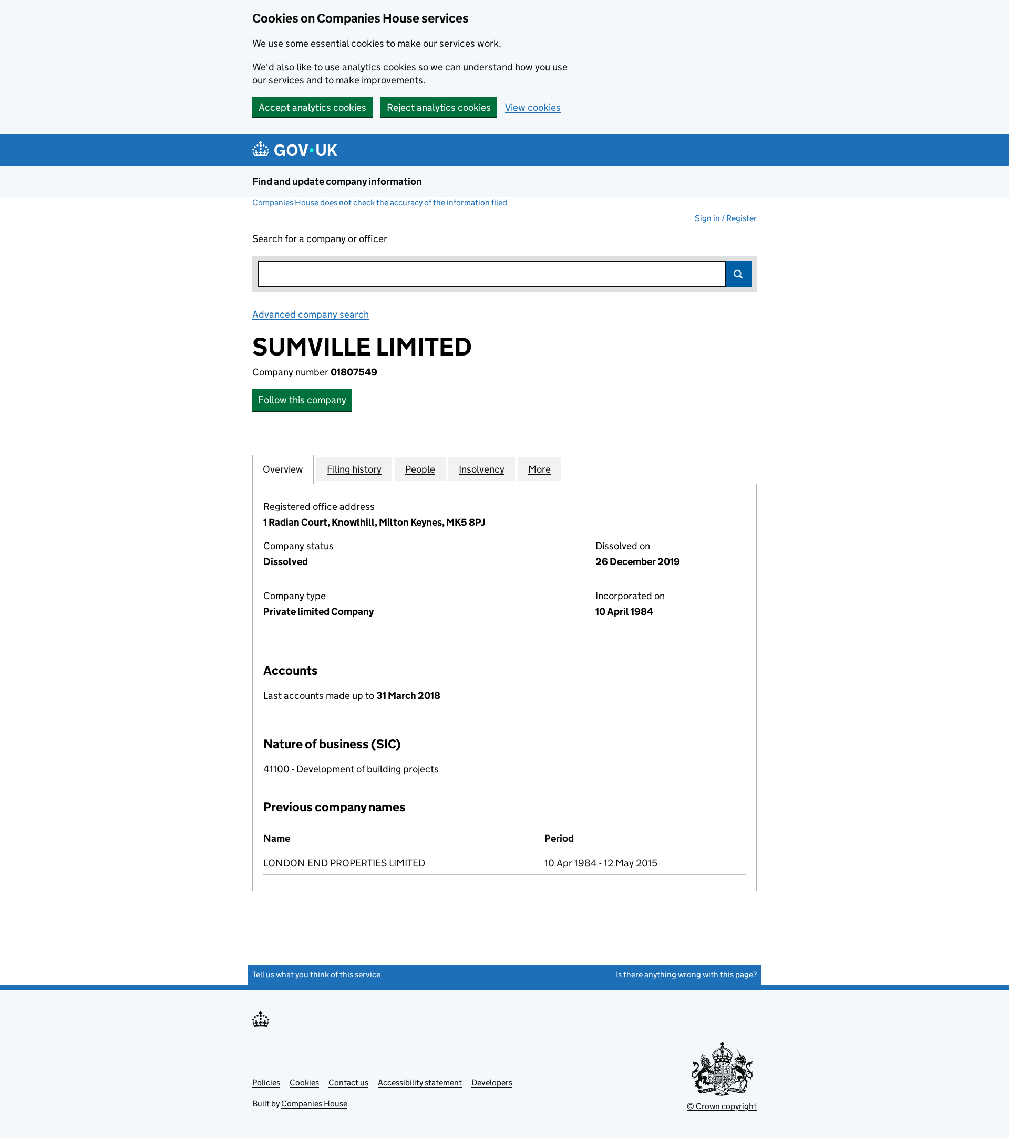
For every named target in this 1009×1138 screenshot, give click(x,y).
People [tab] (420, 469)
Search (739, 274)
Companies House (314, 1104)
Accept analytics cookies (312, 107)
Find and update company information (337, 181)
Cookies (304, 1083)
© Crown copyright (722, 1106)
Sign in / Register (726, 218)
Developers (491, 1083)
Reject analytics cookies (439, 107)
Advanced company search (310, 314)
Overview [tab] (283, 469)
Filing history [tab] (354, 469)
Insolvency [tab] (481, 469)
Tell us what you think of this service (316, 974)
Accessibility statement (420, 1083)
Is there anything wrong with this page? (686, 974)
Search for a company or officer (319, 239)
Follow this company (302, 400)
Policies (266, 1083)
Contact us (348, 1083)
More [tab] (539, 469)
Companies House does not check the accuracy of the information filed (379, 202)
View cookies (533, 107)
